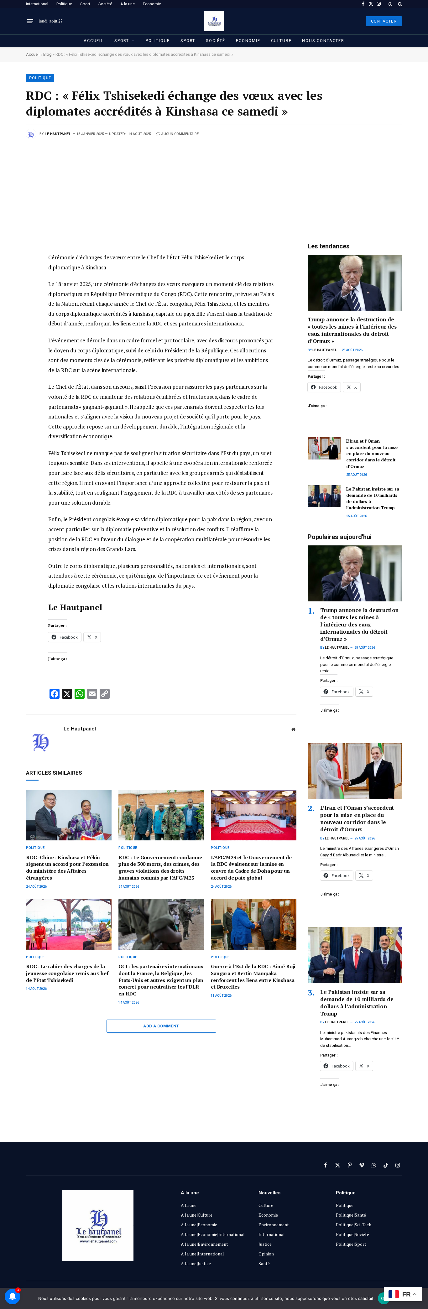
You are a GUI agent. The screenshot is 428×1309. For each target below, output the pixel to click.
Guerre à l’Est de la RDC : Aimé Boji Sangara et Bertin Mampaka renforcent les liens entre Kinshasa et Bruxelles (253, 976)
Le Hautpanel (58, 134)
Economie (152, 4)
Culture (281, 40)
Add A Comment (161, 1026)
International (37, 4)
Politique (64, 4)
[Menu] (30, 21)
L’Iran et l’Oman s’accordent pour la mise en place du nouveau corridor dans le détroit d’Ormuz (372, 453)
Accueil (94, 40)
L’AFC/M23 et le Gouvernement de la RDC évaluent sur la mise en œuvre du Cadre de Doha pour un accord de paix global (251, 867)
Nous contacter (323, 40)
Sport (85, 4)
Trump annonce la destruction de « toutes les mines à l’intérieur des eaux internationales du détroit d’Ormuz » (352, 330)
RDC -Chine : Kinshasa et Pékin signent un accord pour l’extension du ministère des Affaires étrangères (67, 867)
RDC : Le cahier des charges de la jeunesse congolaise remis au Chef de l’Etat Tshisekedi (67, 973)
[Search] (399, 4)
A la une (127, 4)
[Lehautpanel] (214, 21)
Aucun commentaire (180, 134)
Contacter (384, 21)
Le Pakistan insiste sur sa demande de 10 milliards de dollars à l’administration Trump (372, 498)
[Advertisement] (214, 186)
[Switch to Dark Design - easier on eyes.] (390, 4)
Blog (47, 54)
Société (105, 4)
